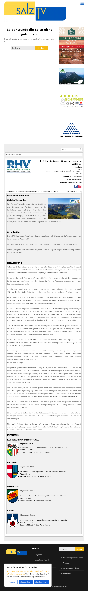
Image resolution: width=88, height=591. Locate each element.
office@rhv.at (77, 179)
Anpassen (12, 582)
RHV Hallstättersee (75, 183)
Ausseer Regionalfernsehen (73, 558)
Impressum (67, 573)
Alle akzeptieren (41, 582)
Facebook (66, 563)
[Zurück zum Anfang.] (80, 191)
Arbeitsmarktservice (42, 560)
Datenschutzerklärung (71, 568)
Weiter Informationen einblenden (46, 191)
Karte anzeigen (72, 191)
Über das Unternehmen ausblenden (19, 191)
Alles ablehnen (25, 582)
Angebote (38, 555)
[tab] (44, 263)
